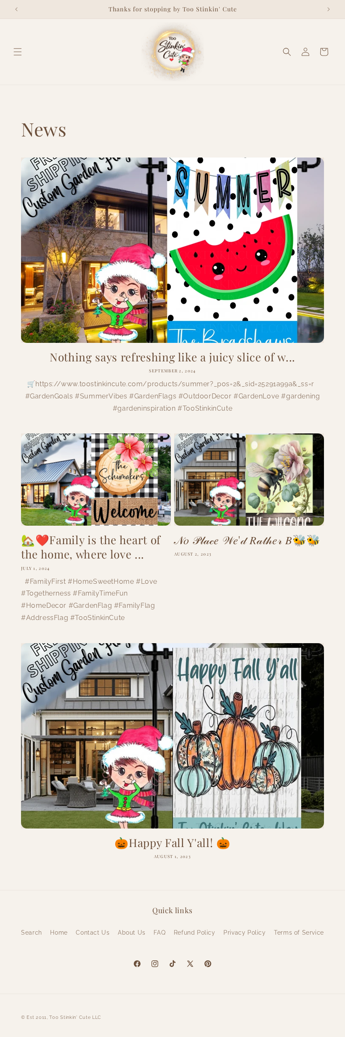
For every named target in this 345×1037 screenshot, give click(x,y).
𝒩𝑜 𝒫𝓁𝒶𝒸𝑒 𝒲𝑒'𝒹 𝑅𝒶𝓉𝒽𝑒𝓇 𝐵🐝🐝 (247, 540)
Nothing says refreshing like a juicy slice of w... (172, 357)
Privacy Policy (244, 932)
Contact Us (92, 932)
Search (31, 932)
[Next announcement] (328, 9)
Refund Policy (194, 932)
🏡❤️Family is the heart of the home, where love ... (91, 547)
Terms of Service (299, 932)
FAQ (159, 932)
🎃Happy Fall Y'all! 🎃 (172, 843)
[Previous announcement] (16, 9)
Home (58, 932)
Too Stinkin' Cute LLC (75, 1017)
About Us (132, 932)
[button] (17, 52)
